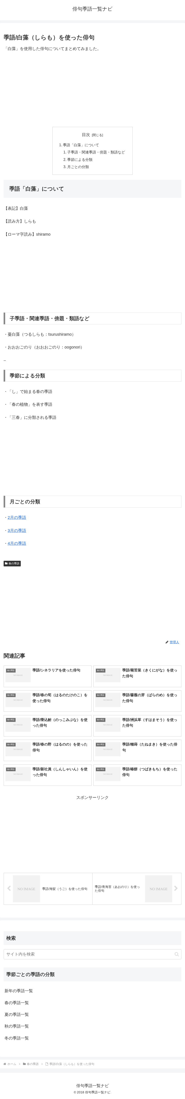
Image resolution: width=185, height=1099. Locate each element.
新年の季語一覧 (19, 991)
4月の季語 (17, 543)
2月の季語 (17, 517)
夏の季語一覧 (17, 1014)
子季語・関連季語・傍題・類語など (96, 152)
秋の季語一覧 (17, 1026)
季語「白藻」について (81, 145)
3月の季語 (17, 530)
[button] (177, 954)
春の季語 (14, 563)
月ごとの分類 (78, 167)
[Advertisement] (92, 89)
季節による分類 (79, 159)
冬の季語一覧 (17, 1038)
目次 (86, 134)
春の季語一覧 (17, 1003)
